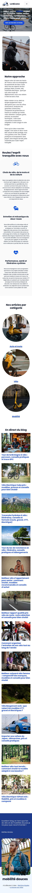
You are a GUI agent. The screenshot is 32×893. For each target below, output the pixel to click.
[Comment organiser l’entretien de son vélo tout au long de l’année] (16, 640)
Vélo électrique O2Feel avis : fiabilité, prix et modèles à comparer (15, 799)
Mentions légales (23, 885)
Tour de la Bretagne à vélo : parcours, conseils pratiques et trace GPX (15, 457)
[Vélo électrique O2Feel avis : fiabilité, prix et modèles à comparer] (16, 793)
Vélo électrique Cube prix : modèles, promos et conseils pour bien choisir (15, 487)
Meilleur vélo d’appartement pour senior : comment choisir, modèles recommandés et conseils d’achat (15, 582)
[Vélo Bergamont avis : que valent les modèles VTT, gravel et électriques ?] (16, 702)
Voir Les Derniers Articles (14, 23)
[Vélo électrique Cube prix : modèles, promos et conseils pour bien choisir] (16, 482)
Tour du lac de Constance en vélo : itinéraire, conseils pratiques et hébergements (15, 550)
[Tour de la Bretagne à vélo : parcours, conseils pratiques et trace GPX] (16, 451)
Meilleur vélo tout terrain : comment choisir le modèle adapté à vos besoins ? (15, 768)
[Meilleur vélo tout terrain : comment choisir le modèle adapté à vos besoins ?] (16, 763)
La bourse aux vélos (16, 887)
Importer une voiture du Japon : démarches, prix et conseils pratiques (14, 738)
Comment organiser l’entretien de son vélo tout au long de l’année (16, 645)
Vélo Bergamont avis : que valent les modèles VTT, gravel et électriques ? (14, 708)
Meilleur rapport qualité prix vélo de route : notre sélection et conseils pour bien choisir (16, 615)
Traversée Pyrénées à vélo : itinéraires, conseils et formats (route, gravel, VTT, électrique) (15, 518)
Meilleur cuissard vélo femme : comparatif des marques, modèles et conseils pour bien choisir (16, 676)
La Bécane (15, 4)
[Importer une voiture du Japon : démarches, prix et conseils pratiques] (16, 733)
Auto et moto (16, 346)
